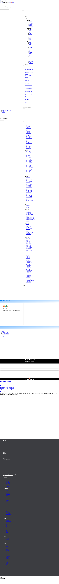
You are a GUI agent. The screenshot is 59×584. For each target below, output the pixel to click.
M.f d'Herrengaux (29, 228)
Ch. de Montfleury (29, 161)
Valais (7, 563)
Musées (30, 37)
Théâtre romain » (4, 331)
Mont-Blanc (7, 481)
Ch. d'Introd (28, 154)
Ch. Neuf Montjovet (29, 186)
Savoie (7, 557)
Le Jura (7, 499)
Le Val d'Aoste (8, 516)
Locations (7, 491)
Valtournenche (31, 26)
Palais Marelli (28, 205)
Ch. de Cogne (28, 148)
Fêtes (30, 44)
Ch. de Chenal (28, 146)
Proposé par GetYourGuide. (4, 383)
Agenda (30, 42)
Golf (6, 522)
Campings (7, 492)
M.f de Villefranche (29, 247)
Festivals (30, 43)
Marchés (30, 45)
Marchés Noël (31, 46)
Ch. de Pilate (28, 164)
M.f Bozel (27, 227)
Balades (30, 51)
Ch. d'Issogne (28, 155)
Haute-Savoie (27, 83)
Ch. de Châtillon (28, 144)
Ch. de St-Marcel (28, 170)
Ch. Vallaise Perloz (29, 197)
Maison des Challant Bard (30, 218)
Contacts (4, 458)
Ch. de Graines (28, 157)
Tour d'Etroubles (28, 259)
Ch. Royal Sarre (28, 192)
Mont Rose (30, 25)
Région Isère (26, 74)
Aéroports (7, 549)
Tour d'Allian (28, 257)
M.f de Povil (28, 241)
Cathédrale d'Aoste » (5, 332)
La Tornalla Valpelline (29, 214)
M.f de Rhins (28, 242)
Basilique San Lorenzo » (5, 333)
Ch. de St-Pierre (28, 171)
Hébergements (31, 29)
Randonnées (7, 523)
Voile (6, 525)
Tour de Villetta (28, 279)
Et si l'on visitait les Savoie (5, 385)
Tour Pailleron (28, 130)
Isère (6, 554)
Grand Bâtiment (28, 211)
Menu (1, 1)
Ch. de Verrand (28, 174)
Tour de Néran (28, 272)
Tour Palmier (28, 283)
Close (26, 64)
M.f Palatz (27, 221)
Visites (30, 40)
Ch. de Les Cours (29, 160)
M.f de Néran (28, 238)
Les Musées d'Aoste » (5, 336)
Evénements (7, 503)
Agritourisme (31, 31)
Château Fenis (8, 511)
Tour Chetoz (28, 254)
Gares (7, 548)
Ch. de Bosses (28, 139)
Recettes (7, 540)
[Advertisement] (28, 292)
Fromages (7, 539)
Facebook (5, 465)
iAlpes (6, 0)
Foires (7, 532)
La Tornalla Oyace (29, 213)
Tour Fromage (28, 129)
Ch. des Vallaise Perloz (29, 179)
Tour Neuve (28, 132)
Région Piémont (27, 96)
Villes (30, 39)
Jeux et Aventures (8, 521)
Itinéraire (7, 547)
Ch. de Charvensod (29, 143)
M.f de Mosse (28, 235)
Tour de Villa (28, 277)
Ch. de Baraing (28, 137)
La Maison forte (28, 212)
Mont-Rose (7, 482)
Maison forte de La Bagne (30, 230)
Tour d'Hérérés (28, 260)
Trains (4, 451)
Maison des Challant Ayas (30, 217)
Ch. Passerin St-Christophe (30, 189)
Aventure (30, 50)
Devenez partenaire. (11, 383)
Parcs (30, 38)
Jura (6, 555)
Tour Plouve (28, 131)
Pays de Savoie (27, 80)
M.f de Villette (28, 246)
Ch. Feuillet (28, 182)
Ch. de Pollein (28, 166)
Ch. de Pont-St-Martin (29, 167)
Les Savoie (7, 558)
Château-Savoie (28, 194)
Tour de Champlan (29, 262)
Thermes (30, 47)
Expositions (7, 534)
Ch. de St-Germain (29, 169)
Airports (5, 449)
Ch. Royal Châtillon (29, 191)
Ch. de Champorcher (29, 141)
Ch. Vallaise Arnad (29, 196)
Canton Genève (27, 86)
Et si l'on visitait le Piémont (5, 381)
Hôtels (30, 30)
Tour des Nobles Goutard (30, 280)
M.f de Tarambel (28, 245)
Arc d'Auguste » (4, 330)
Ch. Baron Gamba (29, 138)
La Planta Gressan (29, 270)
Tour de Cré (28, 266)
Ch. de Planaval (28, 165)
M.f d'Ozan (28, 229)
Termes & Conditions (6, 459)
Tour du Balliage (28, 128)
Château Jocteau (28, 125)
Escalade (30, 52)
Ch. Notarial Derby (29, 187)
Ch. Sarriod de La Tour (29, 193)
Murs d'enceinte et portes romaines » (7, 335)
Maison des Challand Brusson (30, 219)
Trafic (30, 62)
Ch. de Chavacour (29, 145)
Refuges (30, 34)
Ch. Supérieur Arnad (29, 195)
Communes (30, 60)
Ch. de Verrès (28, 177)
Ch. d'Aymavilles (28, 135)
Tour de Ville (28, 278)
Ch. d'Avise (28, 134)
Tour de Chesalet (28, 264)
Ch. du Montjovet (29, 181)
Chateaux (3, 112)
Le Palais (27, 216)
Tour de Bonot (28, 261)
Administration (31, 61)
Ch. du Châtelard (28, 180)
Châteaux (30, 36)
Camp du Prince (28, 133)
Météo (30, 59)
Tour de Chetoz (28, 265)
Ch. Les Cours (28, 151)
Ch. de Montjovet (29, 162)
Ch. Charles (28, 142)
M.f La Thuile (28, 231)
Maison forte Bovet (29, 226)
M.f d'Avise (28, 225)
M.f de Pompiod (28, 240)
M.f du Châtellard (29, 250)
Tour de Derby (28, 267)
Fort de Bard (8, 513)
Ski (29, 55)
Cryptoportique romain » (5, 334)
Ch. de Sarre (28, 172)
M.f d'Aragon (28, 224)
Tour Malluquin (28, 282)
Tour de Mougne (28, 271)
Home (11, 110)
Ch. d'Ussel (28, 156)
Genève (7, 562)
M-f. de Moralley (28, 185)
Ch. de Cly (28, 147)
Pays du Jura (26, 77)
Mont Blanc (31, 23)
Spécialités (7, 538)
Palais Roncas (28, 207)
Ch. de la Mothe (28, 159)
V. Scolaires (31, 63)
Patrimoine (3, 111)
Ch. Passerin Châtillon (29, 188)
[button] (1, 2)
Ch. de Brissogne (28, 140)
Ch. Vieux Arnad (28, 198)
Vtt (29, 56)
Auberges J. (31, 32)
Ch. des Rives (28, 178)
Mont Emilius (31, 24)
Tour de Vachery (28, 275)
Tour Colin (28, 255)
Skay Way (7, 510)
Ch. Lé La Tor (28, 152)
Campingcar (31, 33)
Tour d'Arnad (28, 258)
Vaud (6, 564)
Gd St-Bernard (31, 22)
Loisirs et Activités (8, 520)
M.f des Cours (28, 248)
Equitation (30, 53)
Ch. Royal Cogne (29, 190)
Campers (7, 496)
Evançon (30, 21)
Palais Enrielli (28, 202)
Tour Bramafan (28, 127)
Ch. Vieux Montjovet (29, 200)
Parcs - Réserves (8, 504)
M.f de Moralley (28, 234)
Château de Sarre (8, 515)
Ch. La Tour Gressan (29, 183)
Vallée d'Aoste (27, 99)
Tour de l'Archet (28, 269)
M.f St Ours (28, 126)
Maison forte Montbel (29, 233)
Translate (7, 9)
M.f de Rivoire (28, 243)
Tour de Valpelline (29, 276)
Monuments (7, 512)
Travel (4, 448)
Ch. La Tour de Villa (29, 184)
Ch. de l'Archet (28, 136)
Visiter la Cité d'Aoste (4, 391)
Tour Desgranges (28, 281)
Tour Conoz (28, 256)
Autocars (7, 550)
